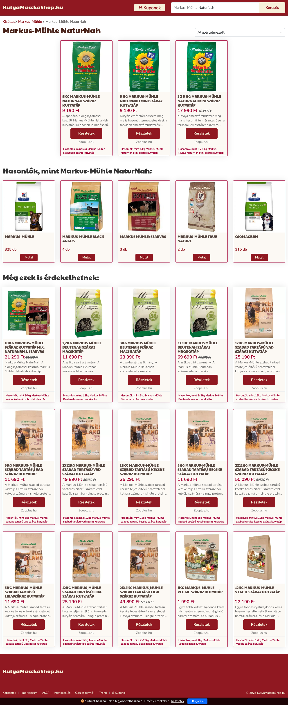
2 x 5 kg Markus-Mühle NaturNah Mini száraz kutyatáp (199, 100)
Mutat (29, 257)
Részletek (86, 133)
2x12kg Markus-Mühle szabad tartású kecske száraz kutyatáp (257, 469)
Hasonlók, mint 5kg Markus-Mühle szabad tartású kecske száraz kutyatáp (201, 519)
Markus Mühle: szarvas (143, 236)
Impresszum (29, 693)
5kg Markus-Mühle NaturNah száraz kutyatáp (81, 100)
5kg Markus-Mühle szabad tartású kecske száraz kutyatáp (200, 469)
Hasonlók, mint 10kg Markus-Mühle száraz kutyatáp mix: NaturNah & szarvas (27, 399)
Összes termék (84, 693)
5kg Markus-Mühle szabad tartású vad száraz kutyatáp (24, 469)
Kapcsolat (9, 693)
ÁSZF (45, 693)
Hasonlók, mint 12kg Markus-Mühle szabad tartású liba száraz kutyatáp (85, 642)
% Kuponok (119, 693)
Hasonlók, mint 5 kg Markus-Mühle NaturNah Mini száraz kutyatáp (142, 151)
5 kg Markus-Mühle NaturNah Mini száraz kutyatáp (141, 100)
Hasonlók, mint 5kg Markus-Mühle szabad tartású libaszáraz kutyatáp (26, 642)
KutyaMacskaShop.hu (33, 7)
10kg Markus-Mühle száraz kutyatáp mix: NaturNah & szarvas (25, 347)
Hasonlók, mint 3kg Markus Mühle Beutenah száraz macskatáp (141, 397)
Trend (103, 693)
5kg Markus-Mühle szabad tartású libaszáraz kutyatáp (25, 592)
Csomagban (246, 236)
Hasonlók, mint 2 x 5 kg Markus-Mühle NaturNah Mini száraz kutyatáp (201, 151)
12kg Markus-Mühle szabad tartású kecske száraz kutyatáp (142, 469)
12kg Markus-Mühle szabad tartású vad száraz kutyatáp (254, 347)
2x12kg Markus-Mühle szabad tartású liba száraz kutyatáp (141, 592)
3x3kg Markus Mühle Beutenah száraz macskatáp (198, 347)
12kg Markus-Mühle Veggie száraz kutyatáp (257, 589)
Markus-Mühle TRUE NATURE (197, 238)
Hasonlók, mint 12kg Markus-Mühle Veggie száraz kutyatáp (257, 642)
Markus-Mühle (19, 236)
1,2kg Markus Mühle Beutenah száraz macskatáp (81, 347)
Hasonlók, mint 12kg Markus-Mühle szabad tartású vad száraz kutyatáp (257, 397)
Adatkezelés (62, 693)
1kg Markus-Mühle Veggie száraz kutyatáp (200, 589)
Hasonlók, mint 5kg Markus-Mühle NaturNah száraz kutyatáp (84, 151)
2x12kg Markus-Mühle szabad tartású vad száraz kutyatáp (83, 469)
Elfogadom (198, 701)
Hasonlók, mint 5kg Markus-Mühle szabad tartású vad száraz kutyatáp (26, 519)
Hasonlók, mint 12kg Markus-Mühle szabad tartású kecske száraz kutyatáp (143, 519)
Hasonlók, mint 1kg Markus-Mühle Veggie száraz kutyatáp (199, 642)
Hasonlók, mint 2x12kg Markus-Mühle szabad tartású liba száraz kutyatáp (144, 642)
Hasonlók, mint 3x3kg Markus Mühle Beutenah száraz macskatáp (200, 397)
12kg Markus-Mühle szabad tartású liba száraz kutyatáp (81, 592)
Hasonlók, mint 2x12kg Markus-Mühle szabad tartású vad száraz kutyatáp (86, 519)
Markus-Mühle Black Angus (83, 238)
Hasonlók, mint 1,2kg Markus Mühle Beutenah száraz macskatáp (85, 397)
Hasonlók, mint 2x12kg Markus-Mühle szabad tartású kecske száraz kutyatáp (259, 519)
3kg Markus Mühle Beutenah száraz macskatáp (138, 347)
